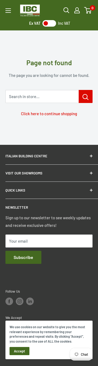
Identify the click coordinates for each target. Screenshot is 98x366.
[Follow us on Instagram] (19, 301)
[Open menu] (8, 10)
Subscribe (23, 257)
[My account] (77, 10)
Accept (19, 351)
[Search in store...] (86, 96)
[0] (88, 10)
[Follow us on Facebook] (9, 301)
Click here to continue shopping (49, 113)
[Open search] (66, 10)
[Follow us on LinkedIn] (30, 301)
